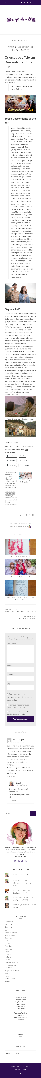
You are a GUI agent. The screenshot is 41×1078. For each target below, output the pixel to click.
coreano (17, 523)
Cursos (7, 930)
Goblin (19, 89)
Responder (11, 776)
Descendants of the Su (14, 74)
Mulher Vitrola (20, 1008)
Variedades (9, 968)
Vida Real (8, 973)
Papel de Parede (11, 932)
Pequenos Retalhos (20, 1013)
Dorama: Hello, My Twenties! (24, 481)
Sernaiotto (20, 1020)
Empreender (9, 922)
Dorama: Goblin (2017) (22, 874)
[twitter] (21, 515)
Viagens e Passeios (12, 970)
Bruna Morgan (18, 740)
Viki (26, 449)
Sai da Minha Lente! (20, 1017)
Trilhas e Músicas (11, 962)
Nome (10, 666)
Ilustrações (9, 927)
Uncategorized (10, 965)
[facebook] (24, 515)
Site (8, 684)
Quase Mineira (20, 1015)
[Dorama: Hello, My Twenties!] (25, 475)
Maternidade (10, 978)
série (30, 523)
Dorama (24, 523)
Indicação (8, 949)
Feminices (9, 924)
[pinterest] (27, 515)
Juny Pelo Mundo (20, 1002)
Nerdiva (20, 1011)
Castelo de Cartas (20, 997)
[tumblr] (30, 515)
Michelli (18, 783)
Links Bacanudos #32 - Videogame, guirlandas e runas (22, 883)
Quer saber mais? (20, 856)
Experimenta (10, 946)
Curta (20, 1034)
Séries (7, 960)
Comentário (12, 644)
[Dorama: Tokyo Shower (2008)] (12, 497)
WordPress (18, 1069)
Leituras (8, 954)
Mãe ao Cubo (20, 1006)
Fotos (7, 976)
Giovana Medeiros (20, 999)
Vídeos (7, 981)
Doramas (16, 40)
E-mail (10, 675)
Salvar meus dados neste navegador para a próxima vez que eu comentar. (19, 697)
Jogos (7, 951)
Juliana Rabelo (20, 1004)
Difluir (24, 1069)
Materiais (8, 957)
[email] (33, 515)
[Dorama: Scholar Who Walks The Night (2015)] (12, 480)
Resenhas (25, 40)
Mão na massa (10, 935)
